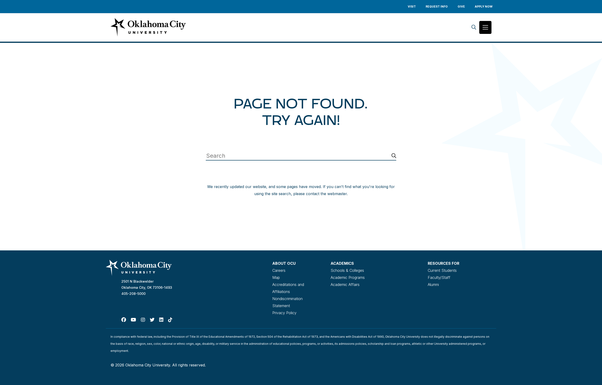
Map (276, 277)
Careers (278, 270)
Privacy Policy (284, 312)
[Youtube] (133, 320)
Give (461, 6)
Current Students (442, 270)
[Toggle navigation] (485, 27)
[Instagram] (143, 320)
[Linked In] (161, 320)
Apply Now (483, 6)
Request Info (437, 6)
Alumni (433, 284)
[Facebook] (123, 320)
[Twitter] (152, 320)
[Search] (473, 27)
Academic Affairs (345, 284)
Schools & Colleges (347, 270)
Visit (412, 6)
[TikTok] (170, 320)
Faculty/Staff (439, 277)
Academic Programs (348, 277)
